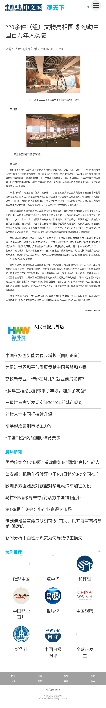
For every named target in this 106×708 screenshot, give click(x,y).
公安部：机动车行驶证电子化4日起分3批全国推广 (52, 474)
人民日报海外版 (48, 326)
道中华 (53, 579)
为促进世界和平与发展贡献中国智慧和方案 (46, 367)
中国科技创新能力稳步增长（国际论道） (43, 355)
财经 (93, 676)
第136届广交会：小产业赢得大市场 (38, 509)
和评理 (84, 579)
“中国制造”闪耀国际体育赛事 (32, 437)
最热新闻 (13, 452)
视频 (66, 681)
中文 (48, 690)
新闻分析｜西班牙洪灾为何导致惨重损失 (43, 537)
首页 (13, 676)
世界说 (53, 611)
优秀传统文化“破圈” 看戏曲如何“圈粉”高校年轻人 (52, 462)
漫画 (40, 681)
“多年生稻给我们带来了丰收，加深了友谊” (45, 390)
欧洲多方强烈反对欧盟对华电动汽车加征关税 (48, 486)
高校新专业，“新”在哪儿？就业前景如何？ (45, 379)
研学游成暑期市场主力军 (28, 426)
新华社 (21, 649)
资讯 (66, 676)
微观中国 (21, 579)
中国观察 (84, 611)
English (56, 690)
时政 (40, 676)
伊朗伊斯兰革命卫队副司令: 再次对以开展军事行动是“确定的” (53, 524)
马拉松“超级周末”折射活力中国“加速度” (43, 497)
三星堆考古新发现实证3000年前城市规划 (44, 402)
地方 (93, 681)
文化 (13, 681)
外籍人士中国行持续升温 (28, 414)
